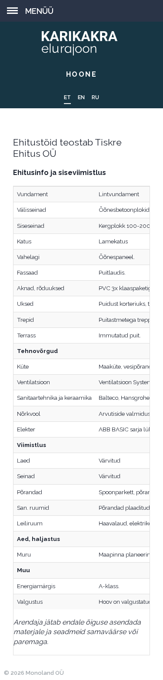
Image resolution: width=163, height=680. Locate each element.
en (81, 97)
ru (95, 97)
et (67, 97)
